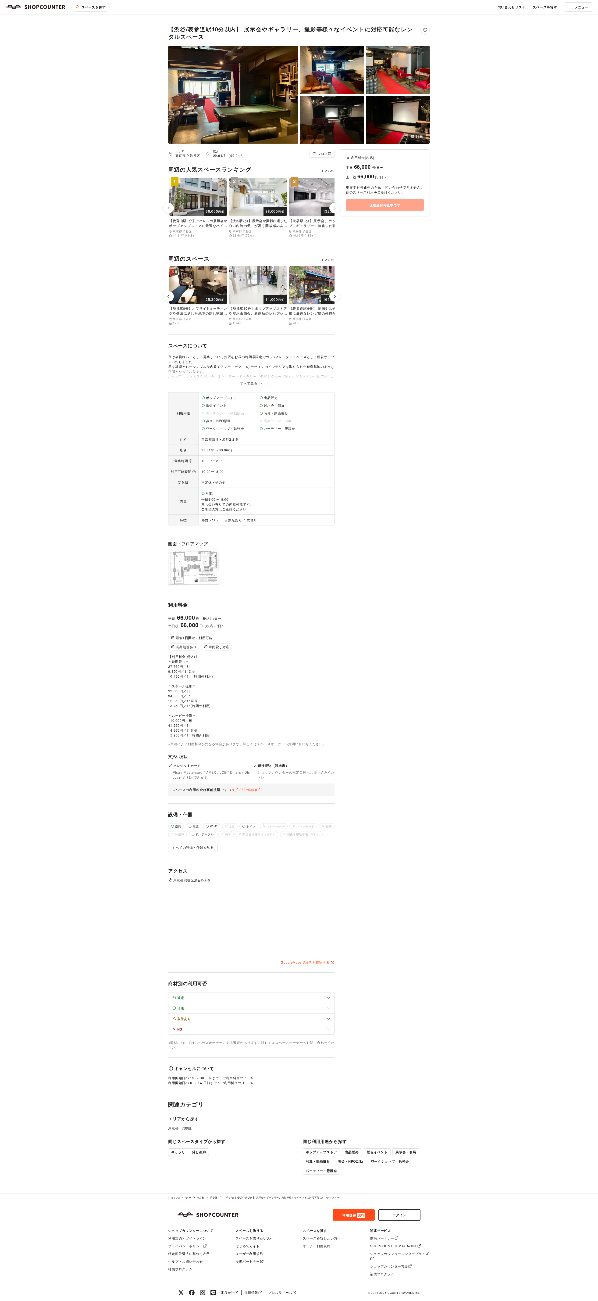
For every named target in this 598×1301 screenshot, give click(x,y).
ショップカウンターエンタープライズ (399, 1253)
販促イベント (377, 1152)
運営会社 (227, 1292)
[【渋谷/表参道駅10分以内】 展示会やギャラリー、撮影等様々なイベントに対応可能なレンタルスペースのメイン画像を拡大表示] (233, 95)
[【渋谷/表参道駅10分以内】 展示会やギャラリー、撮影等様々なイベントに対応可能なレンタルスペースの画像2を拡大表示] (332, 70)
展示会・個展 (405, 1152)
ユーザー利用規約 (249, 1253)
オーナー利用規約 (317, 1245)
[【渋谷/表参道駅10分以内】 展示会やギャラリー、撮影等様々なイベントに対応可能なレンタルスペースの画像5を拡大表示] (398, 120)
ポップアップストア (321, 1152)
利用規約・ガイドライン (187, 1238)
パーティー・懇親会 (321, 1170)
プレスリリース (280, 1292)
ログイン (399, 1214)
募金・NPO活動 (350, 1161)
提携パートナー (247, 1261)
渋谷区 (195, 155)
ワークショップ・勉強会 (390, 1161)
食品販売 (352, 1152)
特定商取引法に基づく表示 (189, 1253)
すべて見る (249, 383)
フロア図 (324, 153)
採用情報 (251, 1292)
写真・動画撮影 (318, 1161)
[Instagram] (202, 1292)
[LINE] (213, 1292)
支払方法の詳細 (244, 789)
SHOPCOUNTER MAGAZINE (393, 1245)
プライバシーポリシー (185, 1245)
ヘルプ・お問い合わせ (185, 1261)
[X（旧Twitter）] (181, 1292)
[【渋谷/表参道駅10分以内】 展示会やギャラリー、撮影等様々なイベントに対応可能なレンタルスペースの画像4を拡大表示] (332, 120)
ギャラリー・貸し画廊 (188, 1152)
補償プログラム (180, 1269)
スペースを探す (94, 7)
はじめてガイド (247, 1245)
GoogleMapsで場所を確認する (305, 962)
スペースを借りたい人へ (254, 1238)
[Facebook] (191, 1292)
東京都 (180, 155)
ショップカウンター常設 (389, 1266)
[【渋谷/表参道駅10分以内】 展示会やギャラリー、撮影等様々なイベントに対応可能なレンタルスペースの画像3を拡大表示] (398, 70)
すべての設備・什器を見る (193, 847)
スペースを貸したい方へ (322, 1238)
